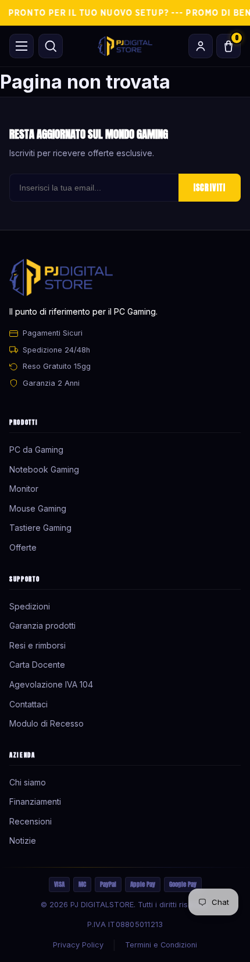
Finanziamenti (35, 801)
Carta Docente (37, 664)
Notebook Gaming (44, 469)
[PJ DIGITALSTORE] (125, 46)
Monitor (23, 489)
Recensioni (30, 821)
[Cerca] (50, 46)
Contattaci (28, 704)
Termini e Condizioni (161, 944)
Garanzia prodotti (42, 625)
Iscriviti (210, 187)
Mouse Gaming (37, 508)
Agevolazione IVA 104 (51, 684)
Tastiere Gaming (40, 528)
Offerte (23, 547)
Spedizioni (29, 606)
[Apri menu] (21, 46)
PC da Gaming (36, 449)
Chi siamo (27, 782)
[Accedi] (200, 46)
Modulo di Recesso (46, 723)
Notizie (22, 840)
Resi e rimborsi (37, 645)
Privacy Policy (78, 944)
